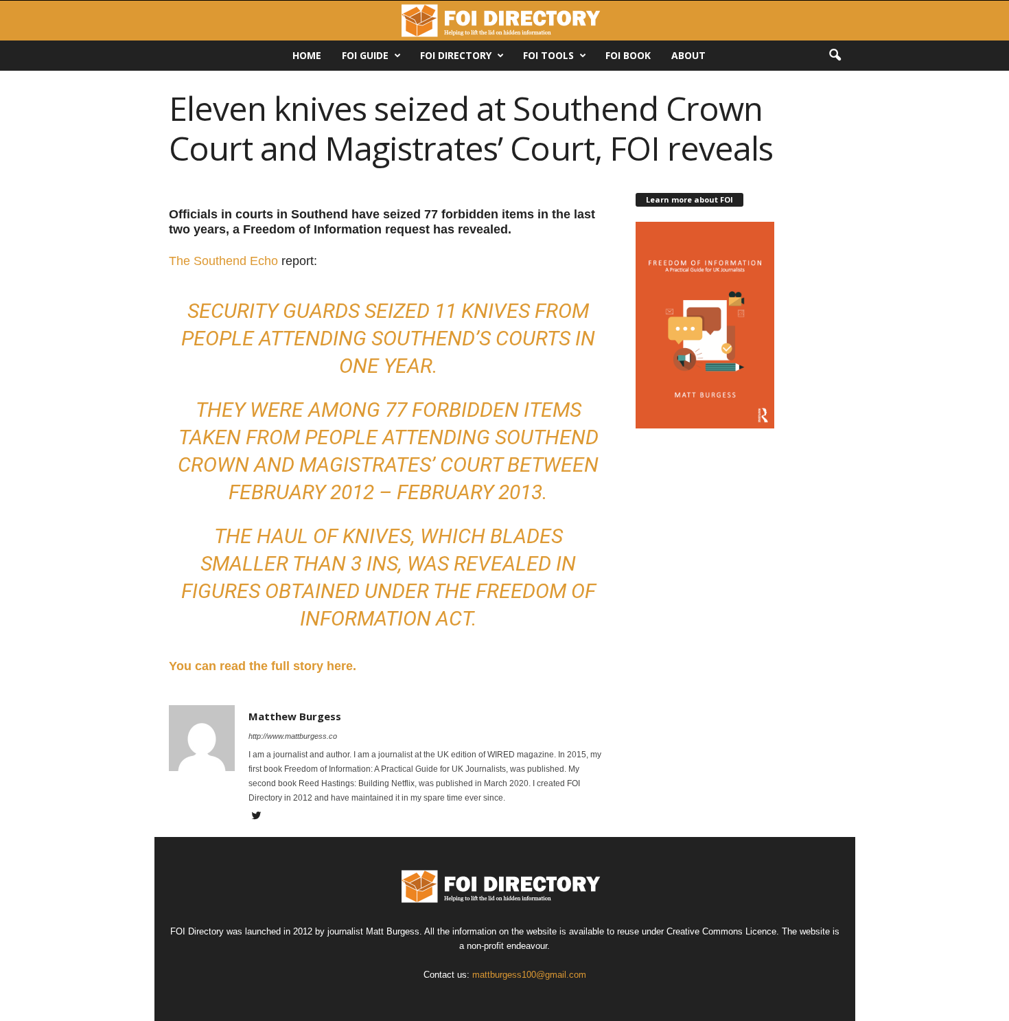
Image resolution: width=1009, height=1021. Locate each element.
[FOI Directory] (504, 21)
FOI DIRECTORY (455, 55)
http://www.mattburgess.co (292, 736)
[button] (835, 56)
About (688, 55)
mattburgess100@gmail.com (529, 975)
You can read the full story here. (262, 666)
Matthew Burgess (294, 716)
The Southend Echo (223, 261)
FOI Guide (365, 55)
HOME (306, 55)
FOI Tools (548, 55)
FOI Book (628, 55)
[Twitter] (256, 817)
